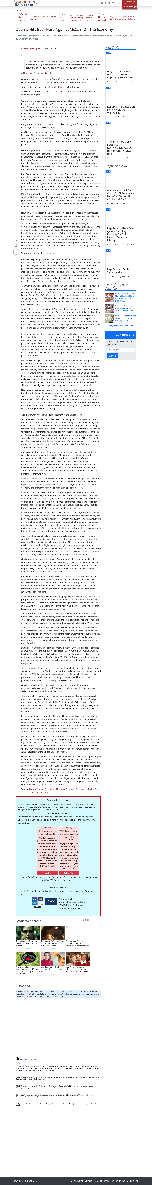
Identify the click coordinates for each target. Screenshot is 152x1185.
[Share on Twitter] (16, 246)
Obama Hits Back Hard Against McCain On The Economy (64, 29)
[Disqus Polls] (58, 1027)
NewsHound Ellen (113, 82)
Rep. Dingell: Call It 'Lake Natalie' (118, 271)
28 (107, 251)
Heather (110, 203)
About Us (78, 1180)
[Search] (119, 3)
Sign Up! (113, 356)
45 (107, 123)
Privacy (114, 1180)
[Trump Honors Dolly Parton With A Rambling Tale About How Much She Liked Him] (121, 130)
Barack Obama (36, 789)
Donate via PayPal (51, 901)
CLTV (38, 3)
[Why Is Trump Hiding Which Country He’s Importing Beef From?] (121, 60)
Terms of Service (27, 996)
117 (108, 53)
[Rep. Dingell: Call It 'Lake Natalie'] (121, 257)
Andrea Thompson (113, 244)
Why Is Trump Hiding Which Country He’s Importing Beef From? (120, 74)
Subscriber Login (130, 7)
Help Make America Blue (121, 325)
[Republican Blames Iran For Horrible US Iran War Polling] (121, 95)
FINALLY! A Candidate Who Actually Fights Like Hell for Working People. (125, 318)
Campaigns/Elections (55, 789)
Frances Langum (32, 48)
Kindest (37, 906)
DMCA (122, 1180)
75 (16, 252)
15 (107, 171)
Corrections (132, 1180)
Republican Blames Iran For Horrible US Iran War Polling (121, 109)
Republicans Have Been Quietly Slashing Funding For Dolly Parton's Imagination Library (121, 234)
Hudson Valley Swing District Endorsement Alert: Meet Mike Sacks (124, 308)
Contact (88, 1180)
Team (69, 1180)
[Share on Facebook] (16, 241)
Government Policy (85, 789)
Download (28, 73)
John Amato (111, 117)
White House (43, 792)
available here (58, 87)
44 (107, 210)
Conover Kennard (113, 158)
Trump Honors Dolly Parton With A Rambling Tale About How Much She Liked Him (119, 147)
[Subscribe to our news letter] (116, 3)
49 (107, 88)
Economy (70, 789)
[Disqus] (58, 1082)
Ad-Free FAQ (47, 880)
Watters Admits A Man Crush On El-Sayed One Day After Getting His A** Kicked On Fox (120, 194)
